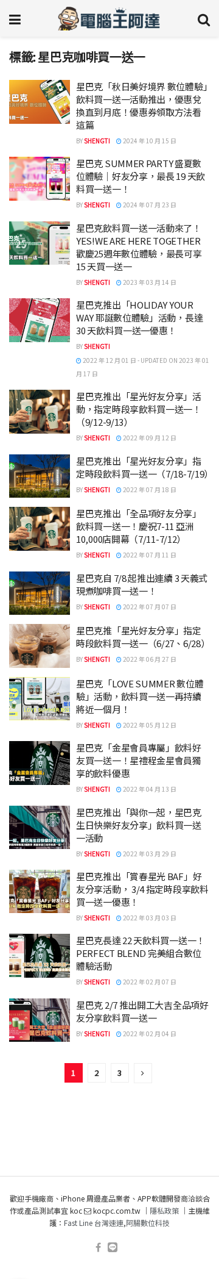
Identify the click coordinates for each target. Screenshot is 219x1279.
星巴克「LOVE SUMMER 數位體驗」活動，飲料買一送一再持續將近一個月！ (139, 696)
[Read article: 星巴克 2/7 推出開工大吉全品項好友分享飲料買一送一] (39, 1020)
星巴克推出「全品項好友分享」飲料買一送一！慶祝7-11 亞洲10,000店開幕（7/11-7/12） (138, 526)
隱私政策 (164, 1210)
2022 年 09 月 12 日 (149, 437)
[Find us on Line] (112, 1247)
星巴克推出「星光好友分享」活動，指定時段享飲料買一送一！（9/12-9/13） (138, 409)
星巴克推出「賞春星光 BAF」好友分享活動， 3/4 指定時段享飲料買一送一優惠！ (142, 889)
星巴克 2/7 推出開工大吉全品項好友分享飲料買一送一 (142, 1011)
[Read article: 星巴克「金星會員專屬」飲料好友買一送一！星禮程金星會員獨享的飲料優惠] (39, 763)
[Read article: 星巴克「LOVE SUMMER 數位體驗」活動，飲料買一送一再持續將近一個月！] (39, 699)
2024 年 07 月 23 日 (149, 204)
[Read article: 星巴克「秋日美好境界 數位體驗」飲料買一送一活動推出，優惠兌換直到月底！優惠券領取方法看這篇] (39, 102)
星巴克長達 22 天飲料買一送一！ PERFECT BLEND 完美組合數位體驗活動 (140, 953)
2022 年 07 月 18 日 (149, 489)
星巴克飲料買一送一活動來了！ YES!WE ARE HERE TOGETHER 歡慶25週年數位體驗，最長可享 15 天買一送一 (139, 247)
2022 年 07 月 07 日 (149, 606)
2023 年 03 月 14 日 (149, 282)
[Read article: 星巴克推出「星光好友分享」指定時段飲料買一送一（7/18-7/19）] (39, 476)
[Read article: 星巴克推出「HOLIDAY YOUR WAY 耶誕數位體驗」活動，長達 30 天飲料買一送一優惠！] (39, 320)
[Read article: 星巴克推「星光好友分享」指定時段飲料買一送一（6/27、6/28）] (39, 646)
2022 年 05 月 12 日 (149, 724)
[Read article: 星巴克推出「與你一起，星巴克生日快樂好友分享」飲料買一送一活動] (39, 828)
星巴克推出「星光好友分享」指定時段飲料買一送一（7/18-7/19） (144, 467)
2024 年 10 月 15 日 (149, 140)
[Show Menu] (15, 18)
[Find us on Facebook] (98, 1247)
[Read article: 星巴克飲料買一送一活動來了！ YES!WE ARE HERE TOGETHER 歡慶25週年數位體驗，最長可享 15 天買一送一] (39, 243)
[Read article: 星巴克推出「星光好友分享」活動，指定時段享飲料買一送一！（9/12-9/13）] (39, 412)
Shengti (97, 140)
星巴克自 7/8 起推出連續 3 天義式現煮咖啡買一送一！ (141, 584)
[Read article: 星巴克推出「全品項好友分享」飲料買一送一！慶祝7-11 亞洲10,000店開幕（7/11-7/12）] (39, 529)
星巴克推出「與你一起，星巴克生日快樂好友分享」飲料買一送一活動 (138, 825)
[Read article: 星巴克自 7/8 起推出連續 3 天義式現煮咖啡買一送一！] (39, 593)
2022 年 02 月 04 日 (149, 1033)
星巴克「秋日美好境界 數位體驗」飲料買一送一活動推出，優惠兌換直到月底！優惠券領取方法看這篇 (141, 105)
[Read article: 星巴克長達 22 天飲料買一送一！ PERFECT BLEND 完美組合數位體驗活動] (39, 956)
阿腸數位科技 (148, 1222)
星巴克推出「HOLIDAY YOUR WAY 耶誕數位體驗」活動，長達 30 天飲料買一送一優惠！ (139, 317)
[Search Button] (204, 18)
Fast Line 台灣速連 (93, 1222)
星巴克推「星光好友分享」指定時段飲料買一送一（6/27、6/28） (142, 637)
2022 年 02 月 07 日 (149, 981)
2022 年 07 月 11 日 (149, 554)
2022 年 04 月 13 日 (149, 789)
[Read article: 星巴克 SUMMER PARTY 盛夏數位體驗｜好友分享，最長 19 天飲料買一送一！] (39, 179)
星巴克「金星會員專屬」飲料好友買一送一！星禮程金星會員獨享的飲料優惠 (138, 760)
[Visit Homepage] (109, 18)
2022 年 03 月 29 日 (149, 853)
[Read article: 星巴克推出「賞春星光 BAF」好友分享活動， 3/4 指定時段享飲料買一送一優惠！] (39, 892)
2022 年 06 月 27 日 (149, 659)
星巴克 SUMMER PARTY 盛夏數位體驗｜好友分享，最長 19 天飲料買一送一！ (140, 176)
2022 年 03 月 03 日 (149, 917)
